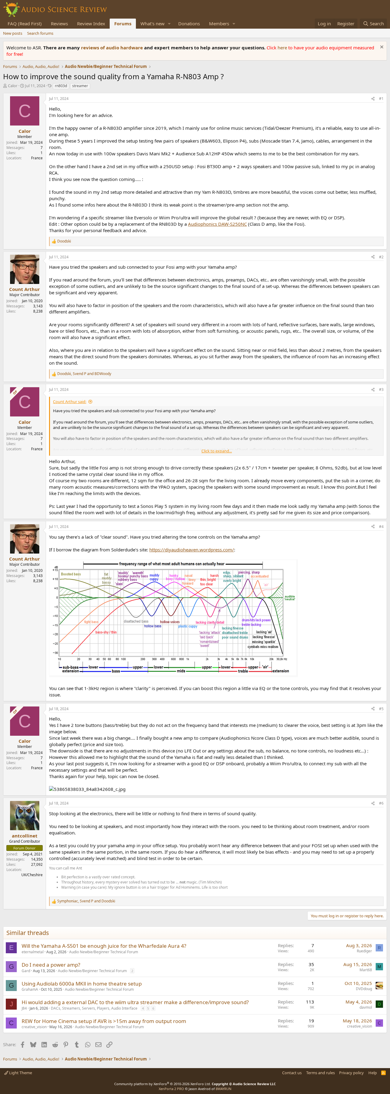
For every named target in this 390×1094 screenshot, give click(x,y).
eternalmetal (33, 951)
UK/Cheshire (32, 874)
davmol (366, 1007)
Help (372, 1072)
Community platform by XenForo (162, 1084)
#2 (381, 257)
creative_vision (34, 1026)
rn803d (61, 85)
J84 (24, 1008)
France (37, 158)
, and (84, 373)
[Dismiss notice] (381, 47)
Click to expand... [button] (216, 451)
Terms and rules (320, 1072)
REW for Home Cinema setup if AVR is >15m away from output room (104, 1021)
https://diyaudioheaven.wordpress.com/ (191, 550)
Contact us (292, 1072)
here (283, 47)
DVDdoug (364, 988)
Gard (26, 970)
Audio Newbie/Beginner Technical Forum (103, 951)
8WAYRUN (223, 1088)
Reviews (59, 23)
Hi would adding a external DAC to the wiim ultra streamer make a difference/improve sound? (135, 1002)
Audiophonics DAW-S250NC (217, 224)
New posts (12, 33)
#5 (381, 708)
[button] (169, 24)
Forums (122, 23)
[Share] (373, 98)
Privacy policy (351, 1072)
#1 (381, 98)
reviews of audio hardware (112, 47)
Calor (12, 85)
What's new (152, 23)
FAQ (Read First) (25, 23)
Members (219, 23)
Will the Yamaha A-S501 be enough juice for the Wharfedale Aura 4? (104, 945)
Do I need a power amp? (51, 964)
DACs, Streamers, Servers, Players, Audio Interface (94, 1008)
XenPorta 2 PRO (171, 1088)
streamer (80, 85)
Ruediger (364, 951)
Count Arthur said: (69, 401)
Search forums (40, 33)
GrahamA (30, 989)
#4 (381, 526)
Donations (189, 23)
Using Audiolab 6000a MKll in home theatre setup (82, 983)
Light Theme (20, 1072)
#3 (381, 389)
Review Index (91, 23)
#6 (381, 803)
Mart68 (366, 969)
